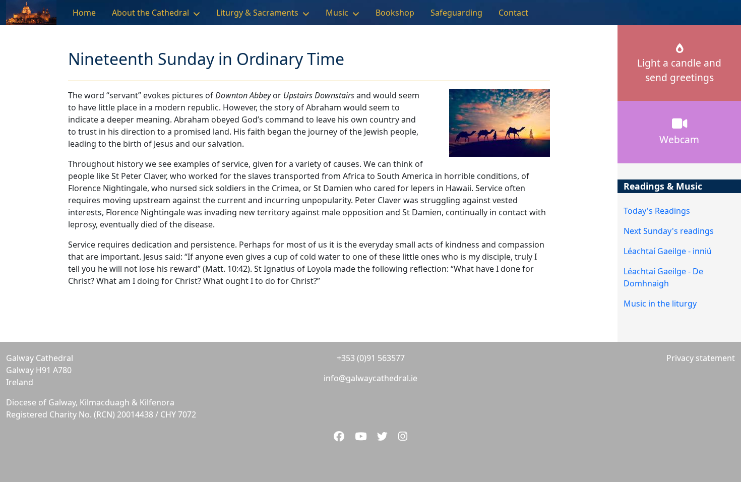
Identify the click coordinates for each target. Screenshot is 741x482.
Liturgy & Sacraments (257, 12)
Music (337, 12)
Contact (513, 12)
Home (84, 12)
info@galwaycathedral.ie (370, 378)
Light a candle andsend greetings (679, 70)
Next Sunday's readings (669, 230)
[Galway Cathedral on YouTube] (362, 436)
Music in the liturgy (660, 303)
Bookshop (395, 12)
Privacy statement (700, 358)
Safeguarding (456, 12)
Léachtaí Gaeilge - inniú (668, 251)
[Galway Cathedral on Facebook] (340, 436)
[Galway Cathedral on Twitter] (383, 436)
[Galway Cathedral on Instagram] (402, 436)
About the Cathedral (150, 12)
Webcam (679, 139)
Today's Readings (657, 210)
